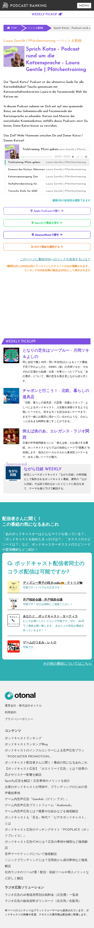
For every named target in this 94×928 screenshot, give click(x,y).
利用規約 (10, 712)
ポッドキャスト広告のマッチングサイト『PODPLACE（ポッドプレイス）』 (47, 832)
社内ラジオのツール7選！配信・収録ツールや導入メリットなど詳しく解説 (47, 875)
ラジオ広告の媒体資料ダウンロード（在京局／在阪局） (43, 901)
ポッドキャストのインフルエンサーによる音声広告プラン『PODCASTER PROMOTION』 (44, 753)
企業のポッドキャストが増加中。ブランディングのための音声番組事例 (46, 790)
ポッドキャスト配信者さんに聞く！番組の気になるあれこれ (46, 762)
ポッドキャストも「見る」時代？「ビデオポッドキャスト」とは (46, 820)
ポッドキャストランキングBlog (26, 744)
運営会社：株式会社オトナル (23, 705)
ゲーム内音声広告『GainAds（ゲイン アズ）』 (37, 799)
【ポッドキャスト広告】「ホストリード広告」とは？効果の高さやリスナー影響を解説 (46, 772)
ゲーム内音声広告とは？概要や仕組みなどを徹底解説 (41, 811)
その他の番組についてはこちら (67, 664)
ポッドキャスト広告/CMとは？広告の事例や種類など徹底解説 (46, 845)
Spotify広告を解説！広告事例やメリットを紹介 (37, 781)
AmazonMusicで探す (47, 235)
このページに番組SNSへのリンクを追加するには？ (55, 259)
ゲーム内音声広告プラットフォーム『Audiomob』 (39, 805)
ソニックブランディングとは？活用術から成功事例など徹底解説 (46, 863)
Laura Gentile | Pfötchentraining (29, 41)
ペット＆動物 (71, 41)
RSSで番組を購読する (47, 247)
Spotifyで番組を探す (47, 223)
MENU (84, 5)
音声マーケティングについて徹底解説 (31, 854)
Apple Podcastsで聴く (47, 211)
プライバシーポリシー (19, 719)
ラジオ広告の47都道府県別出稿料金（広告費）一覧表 (41, 895)
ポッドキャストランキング (23, 738)
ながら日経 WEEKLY (42, 469)
